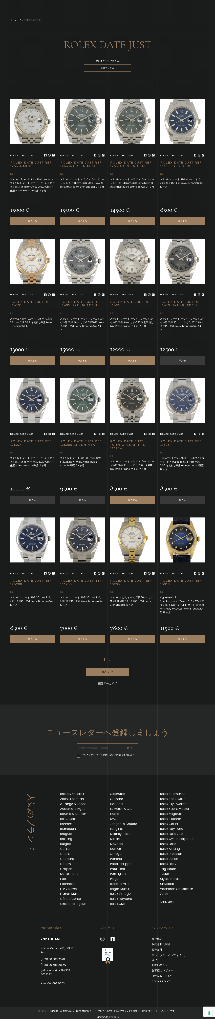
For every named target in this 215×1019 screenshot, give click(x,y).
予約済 (182, 360)
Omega (116, 854)
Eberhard (67, 884)
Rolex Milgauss (171, 814)
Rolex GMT (117, 904)
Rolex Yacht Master (174, 809)
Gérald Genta (70, 899)
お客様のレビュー (162, 970)
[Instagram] (49, 155)
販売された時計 (161, 944)
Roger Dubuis (120, 889)
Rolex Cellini (169, 824)
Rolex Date (168, 844)
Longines (116, 829)
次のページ (107, 672)
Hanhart (116, 804)
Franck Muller (70, 894)
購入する (32, 221)
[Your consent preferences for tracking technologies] (209, 1013)
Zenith (164, 894)
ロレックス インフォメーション (169, 957)
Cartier (65, 849)
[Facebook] (45, 155)
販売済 (32, 500)
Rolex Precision (171, 854)
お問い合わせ (160, 965)
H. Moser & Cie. (121, 809)
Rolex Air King (170, 849)
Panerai (116, 859)
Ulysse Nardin (170, 879)
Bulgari (65, 844)
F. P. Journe (68, 889)
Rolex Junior (169, 859)
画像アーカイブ (107, 683)
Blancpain (68, 829)
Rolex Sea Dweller (173, 799)
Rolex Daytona (121, 899)
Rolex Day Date (171, 829)
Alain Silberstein (72, 799)
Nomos (115, 849)
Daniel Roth (69, 874)
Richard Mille (119, 884)
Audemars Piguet (73, 809)
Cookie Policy (161, 981)
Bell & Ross (68, 819)
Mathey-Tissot (121, 834)
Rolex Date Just (171, 834)
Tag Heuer (168, 869)
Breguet (66, 834)
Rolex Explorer (170, 819)
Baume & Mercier (73, 814)
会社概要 (157, 939)
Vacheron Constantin (176, 889)
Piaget (115, 879)
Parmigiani (118, 874)
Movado (116, 844)
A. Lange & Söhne (73, 804)
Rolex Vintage (120, 894)
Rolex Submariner (173, 794)
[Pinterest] (53, 155)
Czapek (66, 869)
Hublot (115, 814)
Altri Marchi (167, 902)
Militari (115, 839)
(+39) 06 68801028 (53, 959)
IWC (113, 819)
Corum (65, 864)
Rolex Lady (168, 864)
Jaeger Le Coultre (123, 824)
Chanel (65, 854)
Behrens (66, 824)
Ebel (63, 879)
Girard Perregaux (73, 904)
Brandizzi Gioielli (72, 794)
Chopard (67, 859)
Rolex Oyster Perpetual (177, 839)
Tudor (164, 874)
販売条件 (157, 950)
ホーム (18, 20)
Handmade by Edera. (107, 1017)
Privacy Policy (162, 976)
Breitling (66, 839)
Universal (167, 884)
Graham (116, 799)
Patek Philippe (120, 864)
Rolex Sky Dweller (173, 804)
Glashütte (117, 794)
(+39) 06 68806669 (53, 965)
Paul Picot (117, 869)
